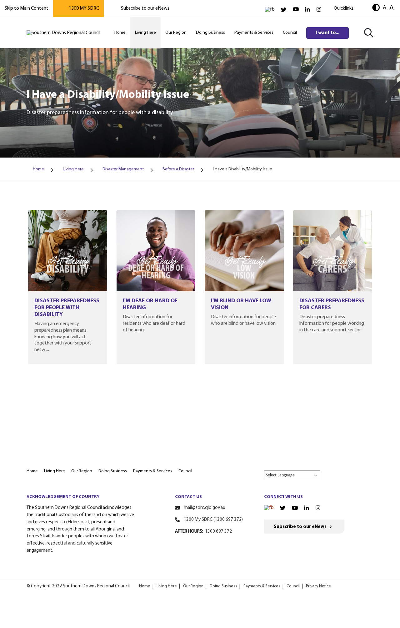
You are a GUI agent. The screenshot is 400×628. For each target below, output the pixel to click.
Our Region (193, 586)
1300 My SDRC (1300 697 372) (213, 519)
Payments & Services (261, 586)
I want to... (327, 32)
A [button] (384, 8)
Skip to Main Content (26, 8)
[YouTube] (296, 9)
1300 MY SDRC (84, 8)
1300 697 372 (218, 531)
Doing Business (223, 586)
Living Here (167, 586)
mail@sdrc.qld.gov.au (204, 507)
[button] (376, 8)
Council (293, 586)
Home (144, 586)
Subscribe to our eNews (145, 8)
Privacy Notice (318, 586)
